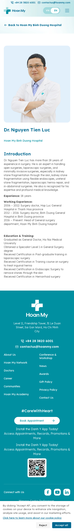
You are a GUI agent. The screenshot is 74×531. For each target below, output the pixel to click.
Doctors (9, 370)
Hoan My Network (15, 362)
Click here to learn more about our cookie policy (32, 517)
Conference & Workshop (48, 356)
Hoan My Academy (16, 394)
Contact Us (46, 397)
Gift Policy (45, 382)
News (42, 366)
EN (55, 10)
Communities (12, 386)
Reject (43, 525)
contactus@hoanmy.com (56, 2)
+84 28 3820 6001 (25, 2)
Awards (44, 374)
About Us (10, 354)
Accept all (61, 525)
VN (48, 10)
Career (8, 378)
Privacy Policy (48, 389)
